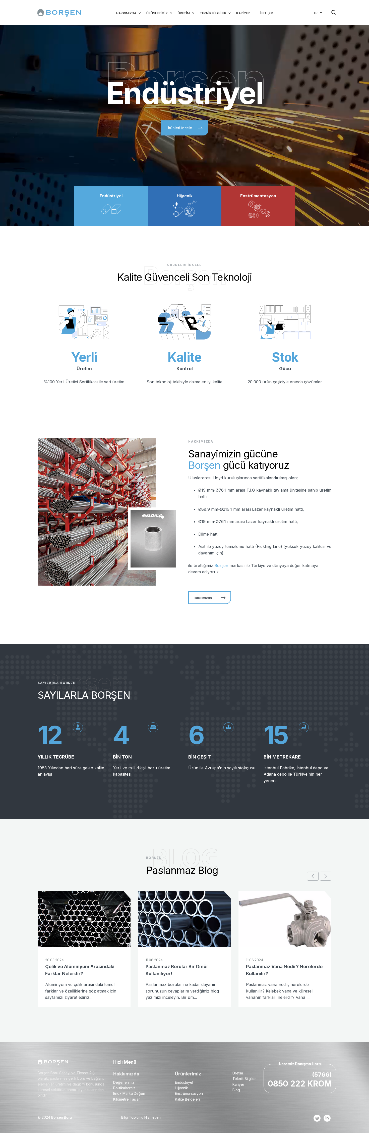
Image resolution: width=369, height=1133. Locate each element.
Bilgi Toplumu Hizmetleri (141, 1117)
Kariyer (238, 1084)
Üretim (237, 1073)
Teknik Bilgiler (244, 1078)
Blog (236, 1090)
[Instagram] (317, 1118)
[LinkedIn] (327, 1118)
